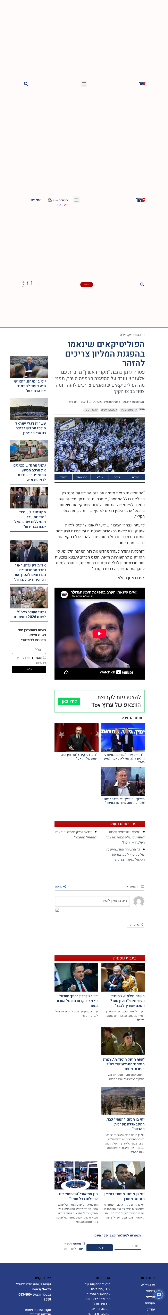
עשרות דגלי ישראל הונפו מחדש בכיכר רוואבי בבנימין (30, 428)
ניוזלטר (117, 477)
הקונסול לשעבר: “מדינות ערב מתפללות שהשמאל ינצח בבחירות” (30, 519)
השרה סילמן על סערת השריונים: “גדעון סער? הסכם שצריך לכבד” (127, 1001)
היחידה (63, 477)
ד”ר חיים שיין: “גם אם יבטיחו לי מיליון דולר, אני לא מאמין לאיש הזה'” (124, 758)
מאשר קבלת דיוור (74, 1246)
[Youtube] (27, 282)
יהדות (151, 1309)
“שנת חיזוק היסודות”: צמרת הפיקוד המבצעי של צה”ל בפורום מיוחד (124, 1064)
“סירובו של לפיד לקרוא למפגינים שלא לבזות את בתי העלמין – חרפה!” (125, 837)
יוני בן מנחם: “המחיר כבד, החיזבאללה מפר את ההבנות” (125, 1124)
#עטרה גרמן (91, 409)
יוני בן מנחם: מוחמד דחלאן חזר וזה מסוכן (124, 1196)
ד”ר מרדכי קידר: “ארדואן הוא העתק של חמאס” (80, 757)
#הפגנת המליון (128, 409)
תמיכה (136, 477)
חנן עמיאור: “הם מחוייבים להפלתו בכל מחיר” (78, 1196)
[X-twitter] (23, 284)
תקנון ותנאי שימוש (38, 1310)
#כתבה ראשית (109, 409)
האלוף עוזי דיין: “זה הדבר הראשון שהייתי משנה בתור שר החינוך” (123, 801)
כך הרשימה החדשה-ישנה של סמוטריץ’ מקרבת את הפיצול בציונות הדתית (125, 854)
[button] (84, 84)
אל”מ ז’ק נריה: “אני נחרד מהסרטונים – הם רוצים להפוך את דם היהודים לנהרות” (30, 572)
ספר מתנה (81, 477)
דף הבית (140, 335)
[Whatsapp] (31, 284)
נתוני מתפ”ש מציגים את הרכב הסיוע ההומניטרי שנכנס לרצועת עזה (29, 472)
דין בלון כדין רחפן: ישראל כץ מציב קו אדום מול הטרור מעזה (77, 1001)
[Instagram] (23, 282)
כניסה (59, 886)
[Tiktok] (27, 284)
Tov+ (99, 477)
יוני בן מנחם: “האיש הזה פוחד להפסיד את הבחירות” (30, 386)
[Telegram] (23, 286)
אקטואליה (126, 335)
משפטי (150, 1303)
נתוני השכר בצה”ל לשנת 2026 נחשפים (30, 614)
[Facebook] (31, 282)
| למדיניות (70, 1249)
